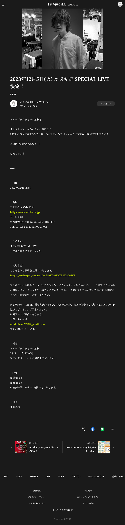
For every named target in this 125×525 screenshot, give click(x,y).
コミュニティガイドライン (88, 497)
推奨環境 (37, 490)
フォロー (107, 103)
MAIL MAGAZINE (96, 476)
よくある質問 (88, 503)
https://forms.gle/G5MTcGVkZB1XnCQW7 (49, 275)
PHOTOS (76, 476)
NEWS (13, 94)
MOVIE (61, 476)
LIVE (48, 476)
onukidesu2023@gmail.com (27, 324)
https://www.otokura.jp (25, 212)
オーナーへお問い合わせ (62, 510)
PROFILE (33, 476)
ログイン (120, 4)
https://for (16, 275)
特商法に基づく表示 (37, 503)
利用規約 (88, 490)
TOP (6, 476)
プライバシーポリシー (37, 497)
